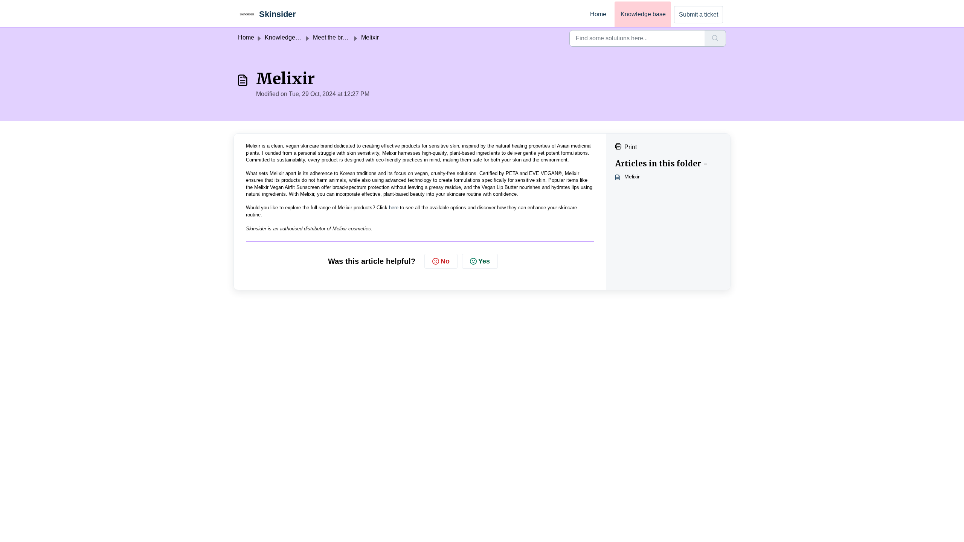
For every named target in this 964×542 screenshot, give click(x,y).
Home (598, 14)
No (445, 261)
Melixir (370, 37)
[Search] (715, 38)
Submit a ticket (698, 14)
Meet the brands (334, 37)
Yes (484, 261)
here (393, 207)
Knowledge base (643, 14)
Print (630, 147)
